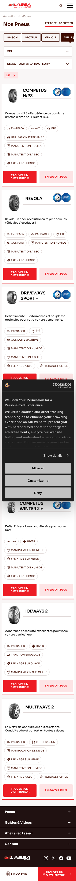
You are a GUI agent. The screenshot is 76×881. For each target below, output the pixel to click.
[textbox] (38, 64)
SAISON (12, 37)
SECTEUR (31, 37)
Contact (11, 844)
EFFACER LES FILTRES (59, 23)
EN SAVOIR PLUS (56, 176)
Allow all (38, 468)
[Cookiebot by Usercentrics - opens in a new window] (53, 385)
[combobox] (38, 51)
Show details (52, 455)
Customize (35, 480)
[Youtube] (68, 858)
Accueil (8, 16)
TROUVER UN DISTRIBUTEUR (20, 177)
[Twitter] (53, 858)
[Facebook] (61, 858)
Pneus (10, 812)
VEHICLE (50, 37)
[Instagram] (45, 858)
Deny (38, 493)
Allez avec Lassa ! (19, 833)
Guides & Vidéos (18, 822)
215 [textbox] (9, 51)
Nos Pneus (24, 16)
